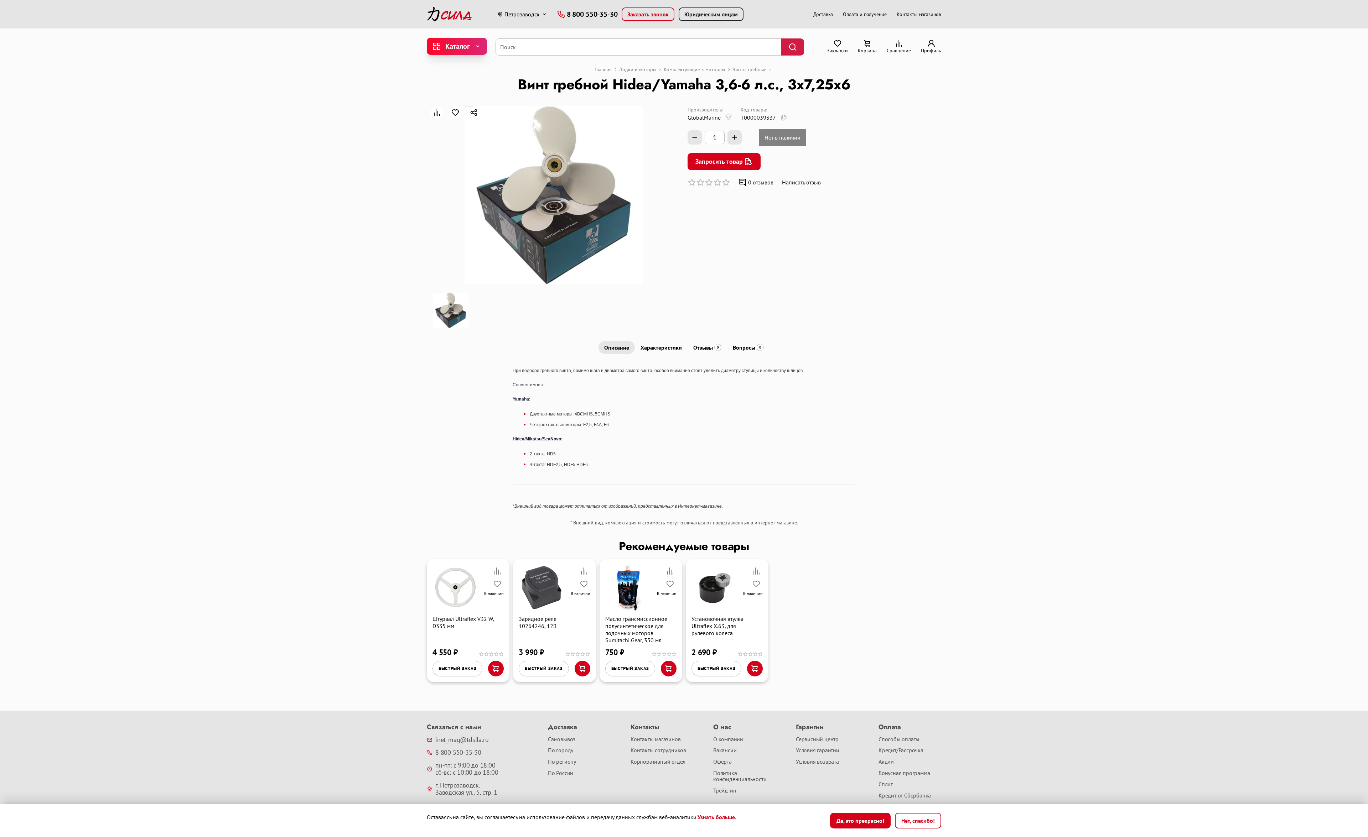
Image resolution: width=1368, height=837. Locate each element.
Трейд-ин (724, 791)
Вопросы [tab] (747, 347)
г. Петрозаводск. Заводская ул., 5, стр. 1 (466, 789)
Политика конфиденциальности (739, 776)
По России (560, 773)
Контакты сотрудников (658, 750)
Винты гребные (749, 69)
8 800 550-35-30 (458, 752)
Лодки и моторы (637, 69)
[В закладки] (455, 112)
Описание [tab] (616, 347)
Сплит (886, 784)
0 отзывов (760, 182)
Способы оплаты (899, 739)
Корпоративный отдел (658, 762)
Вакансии (724, 750)
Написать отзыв (801, 182)
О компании (728, 739)
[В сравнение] (436, 112)
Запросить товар (719, 161)
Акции (886, 762)
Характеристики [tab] (661, 347)
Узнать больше (716, 817)
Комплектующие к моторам (694, 69)
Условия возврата (817, 762)
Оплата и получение (865, 14)
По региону (562, 762)
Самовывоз (561, 739)
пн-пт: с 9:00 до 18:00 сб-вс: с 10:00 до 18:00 (466, 769)
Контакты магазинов (919, 14)
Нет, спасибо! (918, 820)
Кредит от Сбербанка (905, 795)
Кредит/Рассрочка (901, 750)
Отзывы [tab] (706, 347)
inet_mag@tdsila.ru (461, 739)
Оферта (722, 762)
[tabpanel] (684, 437)
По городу (560, 750)
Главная (603, 69)
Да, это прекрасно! (860, 820)
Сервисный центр (817, 739)
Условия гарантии (817, 750)
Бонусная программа (904, 773)
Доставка (823, 14)
